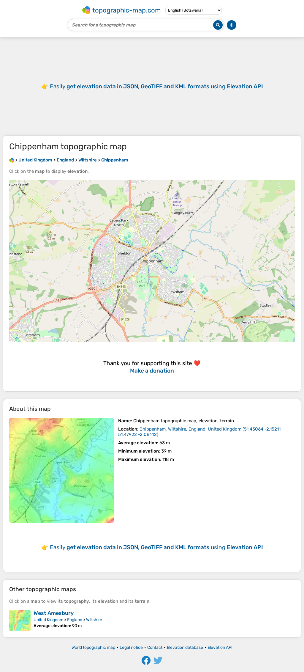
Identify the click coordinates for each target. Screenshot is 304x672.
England (74, 619)
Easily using (156, 86)
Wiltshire (94, 619)
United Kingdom (48, 619)
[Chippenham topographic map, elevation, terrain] (61, 470)
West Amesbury (54, 613)
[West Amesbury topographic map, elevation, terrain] (20, 620)
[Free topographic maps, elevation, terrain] (11, 160)
